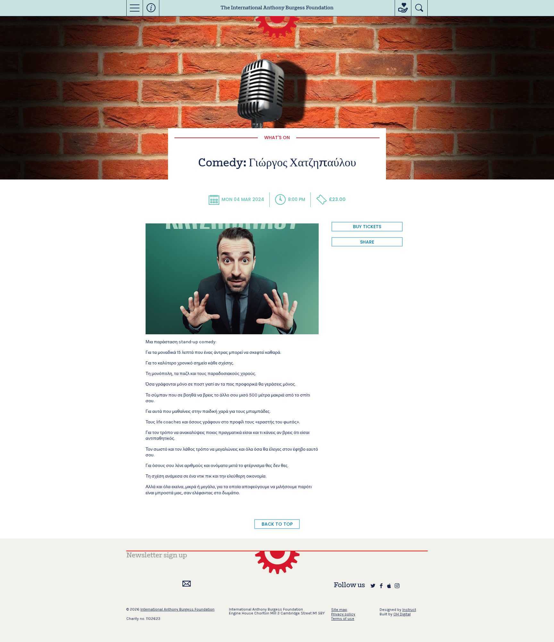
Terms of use (342, 618)
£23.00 (337, 199)
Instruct (409, 609)
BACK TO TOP (277, 524)
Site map (339, 609)
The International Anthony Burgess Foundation (277, 8)
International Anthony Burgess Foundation (177, 609)
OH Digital (402, 614)
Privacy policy (343, 614)
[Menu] (135, 8)
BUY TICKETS (367, 226)
